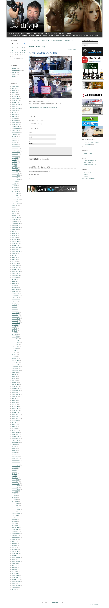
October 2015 (15, 344)
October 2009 (15, 487)
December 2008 (15, 507)
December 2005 (15, 579)
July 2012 (14, 422)
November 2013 (16, 390)
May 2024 (14, 140)
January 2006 (15, 577)
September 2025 (16, 108)
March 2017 (15, 311)
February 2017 (15, 313)
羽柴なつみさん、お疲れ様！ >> (64, 40)
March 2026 (15, 96)
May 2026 (14, 92)
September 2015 (16, 346)
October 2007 (15, 535)
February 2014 (15, 384)
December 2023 (15, 150)
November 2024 (16, 128)
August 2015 (15, 348)
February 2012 (15, 432)
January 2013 (15, 410)
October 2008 (15, 511)
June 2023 (14, 162)
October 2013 (15, 392)
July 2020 (14, 231)
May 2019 (14, 259)
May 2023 (14, 164)
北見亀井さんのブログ (90, 164)
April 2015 (14, 356)
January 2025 (15, 124)
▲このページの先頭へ (93, 604)
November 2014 (16, 366)
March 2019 (15, 263)
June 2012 (14, 424)
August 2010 (15, 468)
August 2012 (15, 420)
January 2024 (15, 148)
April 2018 (14, 285)
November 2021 (16, 199)
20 (20, 52)
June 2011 (14, 448)
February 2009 (15, 503)
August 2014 (15, 372)
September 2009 (16, 489)
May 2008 (14, 521)
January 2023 (15, 171)
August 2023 (15, 158)
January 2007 (15, 553)
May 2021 (14, 211)
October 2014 (15, 368)
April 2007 (14, 547)
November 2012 (16, 414)
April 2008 (14, 523)
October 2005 (15, 583)
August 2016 (15, 325)
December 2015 (15, 340)
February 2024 (15, 146)
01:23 (40, 107)
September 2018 (16, 275)
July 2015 (14, 350)
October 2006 (15, 559)
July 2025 (14, 112)
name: (30, 132)
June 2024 (14, 138)
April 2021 (14, 213)
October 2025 (15, 106)
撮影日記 (14, 68)
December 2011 (15, 436)
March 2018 (15, 287)
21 (22, 52)
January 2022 (15, 195)
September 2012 (16, 418)
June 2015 (14, 352)
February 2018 (15, 289)
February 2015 (15, 360)
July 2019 (14, 255)
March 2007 (15, 549)
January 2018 (15, 291)
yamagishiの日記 (16, 70)
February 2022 (15, 193)
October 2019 (15, 249)
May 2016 (14, 331)
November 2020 (16, 223)
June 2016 (14, 329)
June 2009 (14, 495)
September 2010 (16, 466)
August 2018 (15, 277)
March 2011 (15, 454)
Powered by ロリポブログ (89, 178)
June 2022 (14, 185)
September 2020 (16, 227)
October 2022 (15, 177)
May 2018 (14, 283)
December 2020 (15, 221)
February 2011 (15, 456)
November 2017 (16, 295)
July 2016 (14, 326)
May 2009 (14, 497)
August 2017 (15, 301)
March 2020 (15, 239)
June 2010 (14, 472)
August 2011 (15, 444)
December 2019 (15, 245)
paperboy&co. (55, 602)
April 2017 (14, 309)
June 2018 (14, 281)
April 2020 (14, 237)
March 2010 (15, 478)
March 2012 (15, 430)
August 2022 (15, 181)
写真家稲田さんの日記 (90, 160)
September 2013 (16, 394)
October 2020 (15, 225)
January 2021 (15, 219)
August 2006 (15, 563)
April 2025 (14, 118)
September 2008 (16, 513)
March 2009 (15, 501)
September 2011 (16, 442)
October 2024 (15, 130)
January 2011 (15, 458)
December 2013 (15, 388)
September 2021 (16, 203)
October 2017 (15, 297)
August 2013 (15, 396)
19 (17, 52)
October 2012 (15, 416)
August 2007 (15, 539)
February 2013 (15, 408)
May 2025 (14, 116)
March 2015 (15, 358)
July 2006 (14, 565)
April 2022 (14, 189)
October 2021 (15, 201)
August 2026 (15, 86)
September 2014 (16, 370)
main (53, 40)
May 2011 (14, 450)
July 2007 (14, 541)
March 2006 (15, 573)
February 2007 (15, 551)
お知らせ (14, 72)
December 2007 (15, 531)
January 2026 (15, 100)
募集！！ (14, 74)
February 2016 (15, 336)
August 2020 (15, 229)
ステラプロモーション (90, 162)
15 (24, 50)
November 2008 (16, 509)
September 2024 (16, 132)
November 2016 (16, 319)
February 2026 (15, 98)
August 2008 (15, 515)
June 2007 (14, 543)
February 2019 (15, 265)
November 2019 (16, 247)
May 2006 (14, 569)
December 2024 (15, 126)
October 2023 (15, 154)
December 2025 (15, 102)
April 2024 (14, 142)
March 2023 (15, 168)
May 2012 (14, 426)
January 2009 (15, 505)
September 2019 (16, 251)
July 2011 (14, 446)
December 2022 (15, 173)
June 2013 (14, 400)
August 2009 (15, 491)
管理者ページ (87, 172)
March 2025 (15, 120)
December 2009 (15, 484)
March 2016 (15, 334)
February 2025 (15, 122)
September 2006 (16, 561)
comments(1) (46, 107)
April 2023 (14, 166)
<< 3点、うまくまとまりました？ (41, 40)
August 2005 (15, 587)
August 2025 (15, 110)
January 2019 (15, 267)
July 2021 (14, 207)
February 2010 (15, 479)
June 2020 (14, 233)
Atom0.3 (86, 176)
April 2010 (14, 476)
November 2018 (16, 271)
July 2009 (14, 493)
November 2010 (16, 462)
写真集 (13, 76)
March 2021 (15, 215)
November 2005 (16, 581)
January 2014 (15, 386)
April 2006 (14, 571)
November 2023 (16, 152)
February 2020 (15, 241)
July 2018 (14, 279)
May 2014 (14, 378)
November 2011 (16, 438)
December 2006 (15, 555)
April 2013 (14, 404)
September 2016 (16, 323)
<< (14, 58)
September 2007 (16, 537)
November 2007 (16, 533)
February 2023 (15, 170)
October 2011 (15, 440)
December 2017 (15, 293)
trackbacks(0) (53, 107)
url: (30, 141)
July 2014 (14, 374)
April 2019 (14, 261)
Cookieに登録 (45, 159)
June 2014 (14, 376)
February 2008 (15, 527)
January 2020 (15, 243)
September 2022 (16, 179)
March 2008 (15, 525)
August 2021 (15, 205)
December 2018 (15, 269)
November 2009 (16, 485)
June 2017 (14, 305)
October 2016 (15, 321)
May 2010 (14, 474)
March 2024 (15, 144)
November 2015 (16, 342)
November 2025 (16, 104)
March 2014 (15, 382)
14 (22, 50)
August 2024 (15, 134)
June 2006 (14, 567)
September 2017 (16, 299)
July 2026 (14, 88)
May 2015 (14, 354)
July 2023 (14, 160)
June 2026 (14, 90)
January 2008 (15, 529)
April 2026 (14, 94)
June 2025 (14, 114)
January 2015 (15, 362)
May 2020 (14, 235)
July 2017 (14, 303)
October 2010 (15, 464)
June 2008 (14, 519)
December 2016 (15, 317)
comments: (31, 146)
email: (30, 137)
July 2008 (14, 517)
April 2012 (14, 428)
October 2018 (15, 273)
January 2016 (15, 338)
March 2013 (15, 406)
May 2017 (14, 307)
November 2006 (16, 557)
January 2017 (15, 315)
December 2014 (15, 364)
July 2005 (14, 589)
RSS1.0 (86, 174)
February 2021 (15, 217)
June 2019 (14, 257)
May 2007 (14, 545)
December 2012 (15, 412)
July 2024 (14, 136)
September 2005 (16, 585)
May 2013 (14, 402)
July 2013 (14, 398)
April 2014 (14, 380)
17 (12, 52)
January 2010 (15, 482)
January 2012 (15, 434)
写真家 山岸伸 (72, 49)
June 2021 (14, 209)
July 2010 (14, 470)
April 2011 (14, 452)
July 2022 (14, 183)
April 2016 (14, 332)
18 (15, 52)
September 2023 (16, 156)
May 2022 (14, 187)
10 (12, 50)
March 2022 (15, 191)
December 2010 (15, 460)
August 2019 (15, 253)
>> (22, 58)
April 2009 (14, 499)
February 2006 (15, 575)
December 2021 (15, 197)
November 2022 (16, 175)
